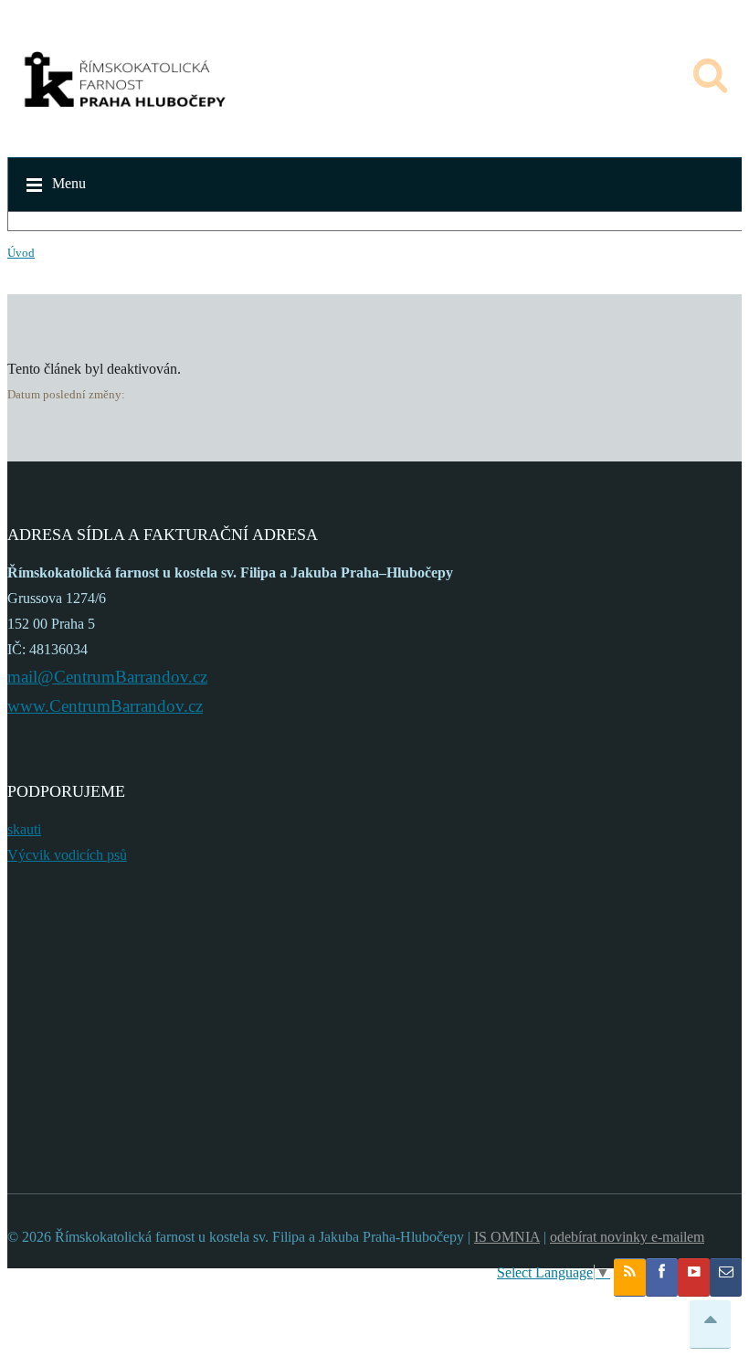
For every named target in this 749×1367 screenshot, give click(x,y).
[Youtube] (694, 1277)
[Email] (726, 1277)
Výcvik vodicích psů (67, 855)
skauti (24, 829)
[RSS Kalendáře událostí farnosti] (630, 1277)
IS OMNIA (507, 1237)
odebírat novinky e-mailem (627, 1237)
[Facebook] (662, 1277)
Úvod (21, 253)
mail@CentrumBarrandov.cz (107, 676)
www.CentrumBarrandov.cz (105, 705)
